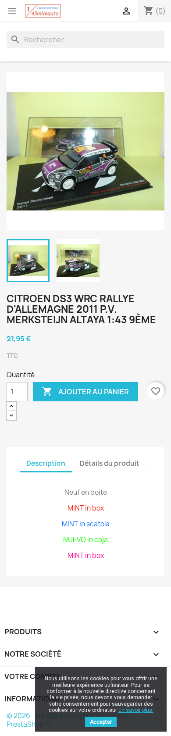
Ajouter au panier (85, 391)
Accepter (101, 722)
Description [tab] (45, 463)
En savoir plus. (135, 710)
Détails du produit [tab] (109, 463)
